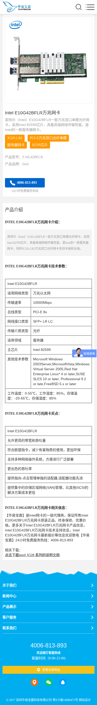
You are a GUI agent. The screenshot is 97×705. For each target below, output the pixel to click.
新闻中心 (9, 596)
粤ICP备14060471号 (65, 700)
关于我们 (9, 585)
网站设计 (85, 700)
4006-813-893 (27, 182)
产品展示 (9, 607)
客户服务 (9, 617)
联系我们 (9, 628)
